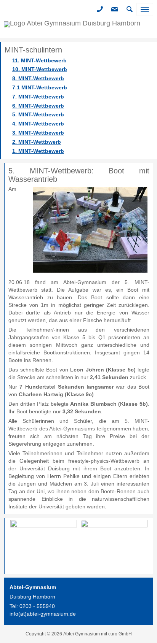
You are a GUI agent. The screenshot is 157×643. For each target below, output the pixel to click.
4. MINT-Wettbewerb (38, 124)
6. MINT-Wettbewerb (38, 106)
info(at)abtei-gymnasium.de (43, 614)
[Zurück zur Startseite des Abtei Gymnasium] (72, 28)
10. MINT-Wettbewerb (39, 69)
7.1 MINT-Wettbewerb (39, 87)
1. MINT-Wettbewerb (38, 151)
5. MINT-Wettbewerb (38, 114)
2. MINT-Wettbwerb (36, 142)
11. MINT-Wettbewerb (39, 60)
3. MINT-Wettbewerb (38, 133)
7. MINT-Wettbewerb (38, 97)
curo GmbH (120, 634)
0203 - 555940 (37, 606)
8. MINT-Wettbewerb (38, 78)
